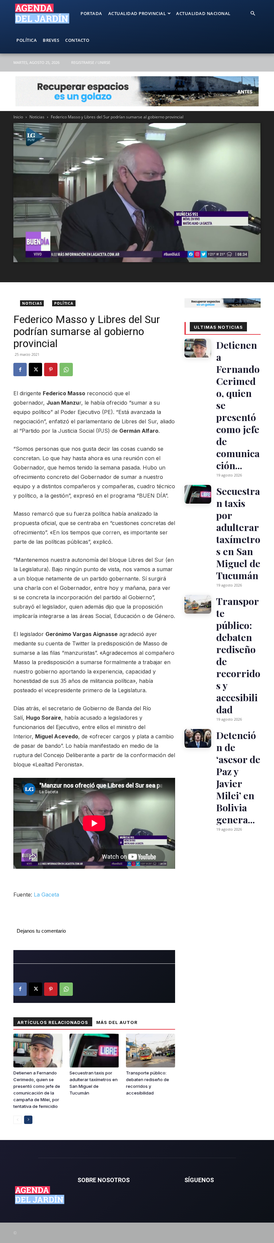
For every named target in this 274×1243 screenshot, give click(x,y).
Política (26, 40)
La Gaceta (46, 894)
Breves (51, 40)
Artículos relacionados (52, 1022)
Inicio (18, 117)
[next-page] (28, 1120)
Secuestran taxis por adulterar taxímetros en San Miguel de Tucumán (238, 533)
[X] (35, 369)
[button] (253, 13)
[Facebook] (20, 369)
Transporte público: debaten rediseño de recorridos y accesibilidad (238, 655)
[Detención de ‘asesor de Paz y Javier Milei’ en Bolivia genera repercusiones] (197, 738)
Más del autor (117, 1022)
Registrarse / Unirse (90, 62)
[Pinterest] (50, 369)
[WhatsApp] (66, 369)
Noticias (36, 117)
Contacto (77, 40)
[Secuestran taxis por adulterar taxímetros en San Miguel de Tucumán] (94, 1050)
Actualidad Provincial (137, 13)
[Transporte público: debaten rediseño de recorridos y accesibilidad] (150, 1050)
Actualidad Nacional (203, 13)
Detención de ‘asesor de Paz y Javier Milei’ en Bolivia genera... (238, 777)
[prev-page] (17, 1120)
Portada (91, 13)
